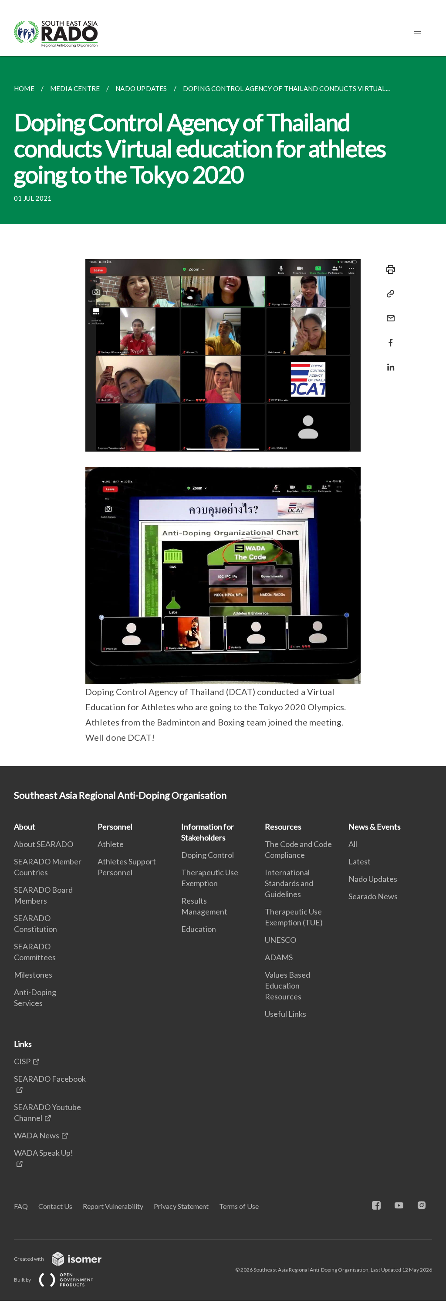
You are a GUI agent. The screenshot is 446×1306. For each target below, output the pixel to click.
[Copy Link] (388, 293)
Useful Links (285, 1014)
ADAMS (279, 957)
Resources (283, 826)
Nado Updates (372, 879)
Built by (23, 1279)
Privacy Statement (181, 1206)
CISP (22, 1061)
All (352, 844)
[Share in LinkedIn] (388, 362)
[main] (223, 411)
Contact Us (55, 1206)
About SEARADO (43, 844)
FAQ (21, 1206)
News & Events (374, 826)
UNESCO (280, 940)
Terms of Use (239, 1206)
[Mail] (388, 313)
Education (198, 929)
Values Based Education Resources (287, 985)
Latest (359, 861)
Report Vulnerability (113, 1206)
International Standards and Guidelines (289, 883)
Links (23, 1044)
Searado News (373, 896)
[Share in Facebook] (388, 337)
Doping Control (207, 855)
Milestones (33, 974)
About (24, 826)
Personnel (115, 826)
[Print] (388, 269)
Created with (29, 1258)
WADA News (36, 1135)
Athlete (111, 844)
